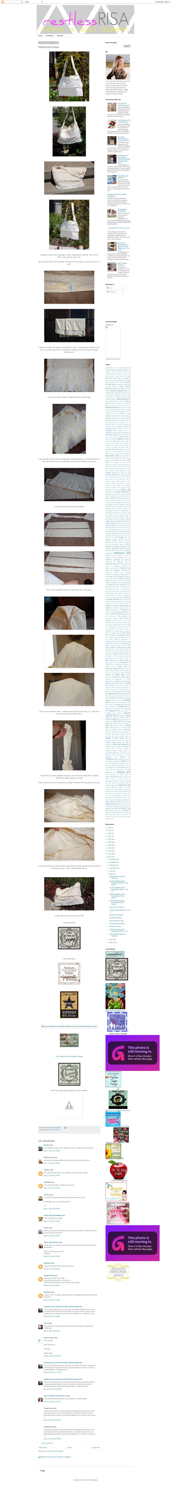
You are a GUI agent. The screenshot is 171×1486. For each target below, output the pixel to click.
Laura (46, 1323)
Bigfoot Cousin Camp (117, 401)
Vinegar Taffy (110, 787)
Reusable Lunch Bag (113, 713)
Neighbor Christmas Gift (120, 654)
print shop (117, 700)
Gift (127, 544)
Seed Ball (116, 723)
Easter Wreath (110, 500)
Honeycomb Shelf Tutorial (116, 584)
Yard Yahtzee (125, 812)
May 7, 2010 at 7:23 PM (52, 1221)
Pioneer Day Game (122, 687)
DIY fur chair (125, 468)
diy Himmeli (121, 473)
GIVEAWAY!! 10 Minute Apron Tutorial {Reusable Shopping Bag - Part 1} (124, 159)
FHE (115, 527)
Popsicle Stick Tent (123, 696)
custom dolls (124, 447)
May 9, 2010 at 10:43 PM (52, 1356)
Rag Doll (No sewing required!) (124, 104)
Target (120, 750)
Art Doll (120, 382)
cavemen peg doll (123, 428)
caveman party (110, 428)
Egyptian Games (110, 506)
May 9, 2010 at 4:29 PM (52, 1316)
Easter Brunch (110, 492)
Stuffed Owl (123, 738)
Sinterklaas (127, 729)
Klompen (116, 610)
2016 (110, 839)
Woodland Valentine (114, 810)
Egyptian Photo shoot (124, 508)
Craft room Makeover (112, 441)
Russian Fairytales (111, 719)
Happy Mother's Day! (116, 921)
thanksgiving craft (123, 759)
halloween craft (110, 557)
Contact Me (49, 36)
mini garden (121, 647)
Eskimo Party (127, 513)
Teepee (120, 755)
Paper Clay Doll (126, 670)
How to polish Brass (111, 593)
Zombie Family (126, 816)
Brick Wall (126, 416)
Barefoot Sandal (121, 393)
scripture (108, 721)
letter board (124, 618)
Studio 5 (109, 738)
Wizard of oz (110, 804)
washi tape (111, 793)
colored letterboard (123, 434)
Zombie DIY (115, 816)
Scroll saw (117, 721)
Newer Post (43, 1447)
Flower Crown (117, 533)
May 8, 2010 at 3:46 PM (52, 1285)
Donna (46, 1228)
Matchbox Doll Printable (124, 641)
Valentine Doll (123, 783)
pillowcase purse (49, 1129)
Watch (119, 793)
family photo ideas (122, 521)
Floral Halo (121, 531)
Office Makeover (111, 660)
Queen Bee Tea (114, 702)
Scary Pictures (124, 719)
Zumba (109, 818)
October (112, 865)
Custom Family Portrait (112, 449)
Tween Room (123, 779)
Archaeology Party (111, 380)
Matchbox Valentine (113, 643)
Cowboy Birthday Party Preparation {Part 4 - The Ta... (118, 889)
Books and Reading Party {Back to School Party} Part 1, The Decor (123, 246)
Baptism (121, 391)
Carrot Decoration (123, 424)
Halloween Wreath (112, 572)
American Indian (123, 372)
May (111, 874)
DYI (116, 489)
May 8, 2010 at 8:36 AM (52, 1236)
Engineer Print (116, 513)
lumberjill (108, 631)
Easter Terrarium (123, 498)
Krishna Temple (110, 612)
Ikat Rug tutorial (117, 597)
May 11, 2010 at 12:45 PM (52, 1389)
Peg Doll (115, 677)
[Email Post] (64, 1127)
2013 (110, 848)
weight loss (127, 795)
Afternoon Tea (110, 372)
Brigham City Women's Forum (114, 418)
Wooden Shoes (124, 806)
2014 (110, 845)
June (111, 871)
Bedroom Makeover (114, 395)
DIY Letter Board (111, 477)
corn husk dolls (111, 437)
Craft (126, 439)
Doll (114, 487)
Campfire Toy (124, 422)
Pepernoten (118, 679)
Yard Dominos (115, 812)
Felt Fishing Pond (124, 525)
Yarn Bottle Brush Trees (113, 814)
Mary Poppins (110, 637)
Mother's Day (125, 649)
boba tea (113, 405)
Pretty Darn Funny (117, 698)
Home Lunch (117, 580)
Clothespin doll (110, 434)
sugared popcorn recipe (113, 742)
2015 (110, 842)
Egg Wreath (111, 502)
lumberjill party (118, 631)
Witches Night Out (122, 802)
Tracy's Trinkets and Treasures (55, 1396)
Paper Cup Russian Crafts (116, 673)
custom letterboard (117, 451)
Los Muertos (111, 626)
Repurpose (112, 711)
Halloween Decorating (113, 559)
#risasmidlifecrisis (110, 367)
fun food (119, 542)
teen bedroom (121, 753)
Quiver (124, 702)
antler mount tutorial (117, 376)
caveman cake (110, 426)
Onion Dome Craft (111, 662)
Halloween (119, 553)
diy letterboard (120, 479)
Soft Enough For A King (115, 732)
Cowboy (119, 439)
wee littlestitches (116, 795)
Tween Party (110, 779)
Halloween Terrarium (120, 570)
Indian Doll (127, 597)
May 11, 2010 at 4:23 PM (52, 1401)
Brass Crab (117, 416)
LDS (112, 614)
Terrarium (123, 757)
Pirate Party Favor (125, 694)
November (113, 862)
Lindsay (46, 1170)
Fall (127, 519)
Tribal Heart (120, 769)
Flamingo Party (116, 529)
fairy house (113, 519)
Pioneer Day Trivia (111, 689)
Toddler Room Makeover (118, 763)
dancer (113, 453)
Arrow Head (111, 382)
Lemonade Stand (111, 618)
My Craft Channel (111, 652)
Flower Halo (127, 533)
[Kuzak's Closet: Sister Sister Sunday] (133, 1070)
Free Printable (119, 538)
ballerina (114, 388)
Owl (107, 664)
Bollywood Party (111, 407)
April (111, 939)
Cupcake (108, 445)
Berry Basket (121, 399)
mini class (121, 645)
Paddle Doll (109, 666)
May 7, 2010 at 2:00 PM (52, 1175)
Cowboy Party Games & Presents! (117, 877)
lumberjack (111, 628)
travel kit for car (123, 767)
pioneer (125, 685)
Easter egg (120, 494)
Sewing (57, 1129)
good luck (120, 550)
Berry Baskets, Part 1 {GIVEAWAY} (124, 121)
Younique (125, 814)
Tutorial (120, 772)
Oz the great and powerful (119, 664)
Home (40, 36)
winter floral (109, 802)
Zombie (108, 816)
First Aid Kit (122, 527)
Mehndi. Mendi (110, 645)
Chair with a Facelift (116, 915)
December (113, 859)
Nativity (108, 654)
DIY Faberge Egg (120, 464)
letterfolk (108, 620)
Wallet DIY (127, 791)
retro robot (124, 711)
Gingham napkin (119, 546)
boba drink (120, 403)
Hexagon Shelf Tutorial (115, 576)
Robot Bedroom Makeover (123, 177)
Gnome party (126, 548)
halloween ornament (120, 566)
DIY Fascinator (118, 466)
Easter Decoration (122, 492)
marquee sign (115, 633)
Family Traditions (111, 523)
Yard (107, 812)
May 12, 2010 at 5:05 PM (52, 1439)
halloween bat (110, 555)
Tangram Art (109, 748)
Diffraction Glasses (122, 458)
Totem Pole (125, 765)
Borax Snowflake (126, 409)
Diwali (123, 460)
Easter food (124, 496)
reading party (119, 704)
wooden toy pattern (112, 808)
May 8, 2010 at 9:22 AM (52, 1256)
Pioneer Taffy (109, 691)
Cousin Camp (110, 439)
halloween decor (123, 557)
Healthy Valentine (125, 574)
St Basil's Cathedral (111, 734)
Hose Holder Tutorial (118, 587)
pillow (129, 683)
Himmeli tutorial (112, 578)
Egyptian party (110, 508)
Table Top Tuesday (119, 744)
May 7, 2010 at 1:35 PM (52, 1163)
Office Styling (124, 660)
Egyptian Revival (113, 510)
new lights (109, 656)
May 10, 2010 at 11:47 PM (52, 1372)
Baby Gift (128, 384)
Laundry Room (121, 612)
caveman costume (122, 426)
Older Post (96, 1447)
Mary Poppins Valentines (123, 637)
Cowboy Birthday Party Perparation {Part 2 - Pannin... (117, 902)
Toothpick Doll (115, 765)
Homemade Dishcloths (117, 923)
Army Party (121, 380)
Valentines (123, 785)
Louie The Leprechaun (124, 626)
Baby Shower (112, 386)
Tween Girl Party (111, 776)
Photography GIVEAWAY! (122, 210)
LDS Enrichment (121, 614)
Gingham (108, 546)
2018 (110, 833)
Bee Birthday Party (119, 397)
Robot (121, 715)
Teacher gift (111, 753)
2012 (110, 851)
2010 (110, 857)
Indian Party (112, 599)
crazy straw (124, 441)
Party (117, 675)
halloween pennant (111, 568)
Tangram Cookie (122, 748)
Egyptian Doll (124, 504)
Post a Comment (47, 1443)
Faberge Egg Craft (111, 517)
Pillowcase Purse (115, 926)
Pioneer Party (124, 689)
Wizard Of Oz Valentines (124, 804)
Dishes (116, 460)
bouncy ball (109, 413)
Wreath (126, 810)
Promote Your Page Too (113, 359)
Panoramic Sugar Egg (112, 668)
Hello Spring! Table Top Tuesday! (117, 935)
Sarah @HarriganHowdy (52, 1215)
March (112, 942)
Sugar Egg (124, 740)
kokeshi (125, 610)
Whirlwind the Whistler (122, 800)
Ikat (109, 597)
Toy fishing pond (110, 767)
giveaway (115, 548)
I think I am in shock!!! (116, 907)
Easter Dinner (110, 494)
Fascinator (122, 523)
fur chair (126, 542)
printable (127, 700)
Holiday (121, 578)
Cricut (107, 443)
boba (113, 403)
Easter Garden (110, 498)
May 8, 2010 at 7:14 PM (52, 1300)
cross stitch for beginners (120, 443)
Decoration (110, 456)
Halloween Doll (122, 561)
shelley (46, 1195)
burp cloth (109, 420)
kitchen (108, 610)
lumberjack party (123, 628)
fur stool (108, 544)
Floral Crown (111, 531)
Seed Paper (109, 725)
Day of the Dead (123, 453)
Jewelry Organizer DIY (121, 608)
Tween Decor (124, 774)
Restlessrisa (109, 325)
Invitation (108, 605)
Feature (113, 525)
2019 (110, 830)
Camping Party (110, 424)
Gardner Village (118, 544)
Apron (126, 378)
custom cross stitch (111, 447)
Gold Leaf (111, 550)
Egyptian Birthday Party (124, 502)
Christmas (109, 430)
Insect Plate (124, 603)
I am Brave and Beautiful (123, 595)
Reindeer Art (119, 708)
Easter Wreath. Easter (124, 500)
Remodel (128, 708)
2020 (110, 828)
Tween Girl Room (124, 776)
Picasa (117, 681)
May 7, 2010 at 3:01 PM (52, 1188)
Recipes (122, 706)
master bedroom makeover (118, 639)
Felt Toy (108, 527)
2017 (110, 836)
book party (114, 409)
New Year (118, 656)
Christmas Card (123, 430)
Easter (123, 490)
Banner (113, 391)
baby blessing (118, 384)
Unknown (47, 1182)
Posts (110, 288)
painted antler (122, 666)
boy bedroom (120, 413)
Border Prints (112, 411)
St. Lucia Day (110, 736)
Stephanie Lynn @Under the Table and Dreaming (61, 1307)
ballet (122, 388)
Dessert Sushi (110, 458)
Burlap (127, 418)
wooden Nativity (112, 806)
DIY (129, 460)
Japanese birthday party (121, 605)
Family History (110, 521)
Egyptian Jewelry (123, 506)
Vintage (120, 787)
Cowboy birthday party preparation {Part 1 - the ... (119, 930)
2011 (110, 854)
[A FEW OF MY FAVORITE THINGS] (113, 1086)
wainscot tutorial (117, 791)
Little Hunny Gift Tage (124, 624)
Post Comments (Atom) (55, 1451)
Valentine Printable (111, 785)
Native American (123, 652)
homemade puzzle (125, 582)
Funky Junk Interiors (51, 1242)
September (113, 868)
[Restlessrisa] (113, 357)
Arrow (129, 380)
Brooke (46, 1145)
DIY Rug (116, 483)
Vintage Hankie (118, 789)
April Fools (116, 378)
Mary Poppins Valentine (122, 264)
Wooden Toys (126, 808)
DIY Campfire (114, 462)
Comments (112, 292)
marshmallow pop (122, 635)
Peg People (124, 677)
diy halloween (121, 470)
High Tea (128, 576)
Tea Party (128, 750)
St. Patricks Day (123, 736)
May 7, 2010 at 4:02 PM (52, 1209)
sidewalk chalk (117, 729)
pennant (108, 679)
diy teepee (117, 485)
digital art (108, 460)
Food (109, 536)
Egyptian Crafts (112, 504)
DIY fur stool (110, 470)
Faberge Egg (123, 515)
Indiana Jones (110, 601)
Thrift (122, 761)
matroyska (125, 643)
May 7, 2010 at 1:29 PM (52, 1151)
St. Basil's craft (124, 734)
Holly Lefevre (48, 1157)
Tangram (125, 746)
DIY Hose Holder (124, 475)
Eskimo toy (111, 515)
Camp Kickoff (112, 422)
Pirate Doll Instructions (123, 691)
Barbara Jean (49, 1338)
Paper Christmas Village (112, 670)
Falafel (122, 519)
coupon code (123, 437)
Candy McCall (49, 1275)
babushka (128, 382)
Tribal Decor (109, 769)
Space (127, 732)
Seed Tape (119, 725)
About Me (60, 36)
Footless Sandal (120, 536)
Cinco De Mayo (123, 432)
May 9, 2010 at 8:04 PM (52, 1331)
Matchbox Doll (110, 641)
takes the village (116, 746)
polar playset (111, 696)
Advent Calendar (122, 370)
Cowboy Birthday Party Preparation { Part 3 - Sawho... (117, 896)
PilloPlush (121, 683)
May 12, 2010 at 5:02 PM (52, 1420)
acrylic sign (123, 367)
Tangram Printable (111, 750)
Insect (114, 603)
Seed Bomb (124, 723)
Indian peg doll (123, 599)
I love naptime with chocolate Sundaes (69, 1056)
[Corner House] (111, 1110)
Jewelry (108, 608)
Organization (124, 662)
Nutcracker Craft (123, 658)
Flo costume (127, 529)
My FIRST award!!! (115, 918)
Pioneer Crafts (110, 687)
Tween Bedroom (111, 774)
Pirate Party (112, 694)
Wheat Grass (112, 798)
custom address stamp (121, 445)
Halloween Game (111, 564)
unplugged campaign (112, 781)
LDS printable (122, 616)
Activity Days (110, 370)
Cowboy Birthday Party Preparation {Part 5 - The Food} (118, 883)
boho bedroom (123, 405)
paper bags (125, 668)
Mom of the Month (113, 649)
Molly (129, 647)
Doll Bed (121, 487)
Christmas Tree (110, 432)
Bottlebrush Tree (123, 411)
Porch (107, 698)
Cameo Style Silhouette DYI (122, 420)
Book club (122, 407)
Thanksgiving (110, 759)
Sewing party (113, 727)
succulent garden (111, 740)
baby (109, 384)
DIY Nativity (121, 481)
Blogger (94, 1480)
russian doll (124, 717)
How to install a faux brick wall (120, 591)
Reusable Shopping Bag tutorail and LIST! (123, 139)
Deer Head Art (123, 456)
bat (130, 393)
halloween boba (123, 555)
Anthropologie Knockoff (113, 374)
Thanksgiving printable (112, 761)
